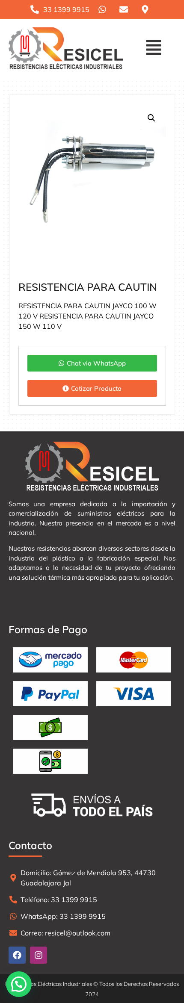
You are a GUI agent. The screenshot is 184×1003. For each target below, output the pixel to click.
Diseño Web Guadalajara (105, 603)
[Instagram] (38, 955)
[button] (153, 48)
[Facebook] (17, 955)
